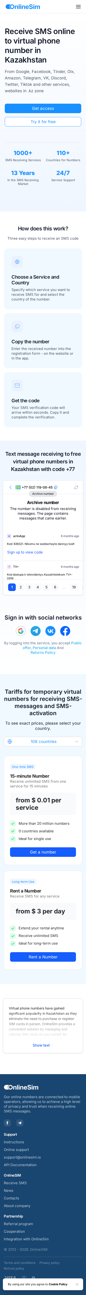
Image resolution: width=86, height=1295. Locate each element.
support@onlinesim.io (22, 1157)
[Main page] (23, 6)
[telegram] (36, 631)
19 (74, 587)
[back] (11, 487)
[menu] (78, 6)
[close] (77, 1284)
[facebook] (65, 631)
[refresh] (76, 487)
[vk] (50, 631)
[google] (21, 631)
